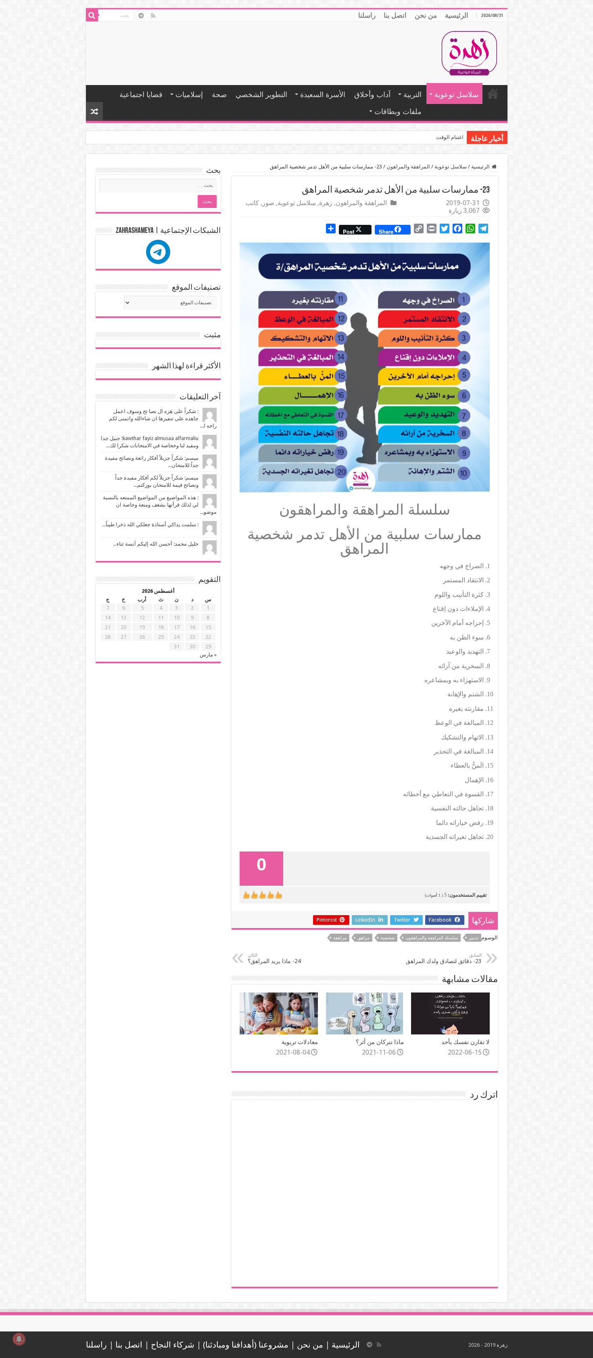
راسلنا (367, 15)
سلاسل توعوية (456, 94)
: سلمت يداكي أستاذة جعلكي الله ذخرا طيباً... (150, 524)
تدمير (473, 938)
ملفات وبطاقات (398, 111)
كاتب (252, 203)
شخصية (387, 938)
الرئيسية (456, 15)
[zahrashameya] (158, 252)
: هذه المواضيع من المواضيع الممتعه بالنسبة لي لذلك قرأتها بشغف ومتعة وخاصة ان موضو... (160, 504)
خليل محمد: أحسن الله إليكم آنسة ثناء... (155, 544)
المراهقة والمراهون (408, 167)
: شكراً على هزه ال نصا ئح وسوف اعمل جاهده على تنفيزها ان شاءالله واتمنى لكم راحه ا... (163, 418)
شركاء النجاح (172, 1345)
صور (268, 203)
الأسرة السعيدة (322, 94)
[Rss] (153, 16)
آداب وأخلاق (372, 94)
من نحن (426, 15)
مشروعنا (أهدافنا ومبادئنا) (245, 1345)
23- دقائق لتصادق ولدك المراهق (444, 958)
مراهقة (340, 938)
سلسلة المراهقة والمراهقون (431, 938)
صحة (219, 94)
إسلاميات (189, 94)
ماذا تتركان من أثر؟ (380, 1042)
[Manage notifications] (19, 1339)
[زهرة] (469, 52)
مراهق (363, 938)
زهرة (325, 203)
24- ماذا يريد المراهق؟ (274, 958)
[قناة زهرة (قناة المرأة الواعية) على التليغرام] (141, 16)
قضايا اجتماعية (141, 94)
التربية (412, 94)
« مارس (208, 655)
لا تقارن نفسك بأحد (465, 1042)
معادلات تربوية (300, 1042)
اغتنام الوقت (450, 137)
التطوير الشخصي (261, 94)
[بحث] (92, 15)
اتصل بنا (395, 15)
